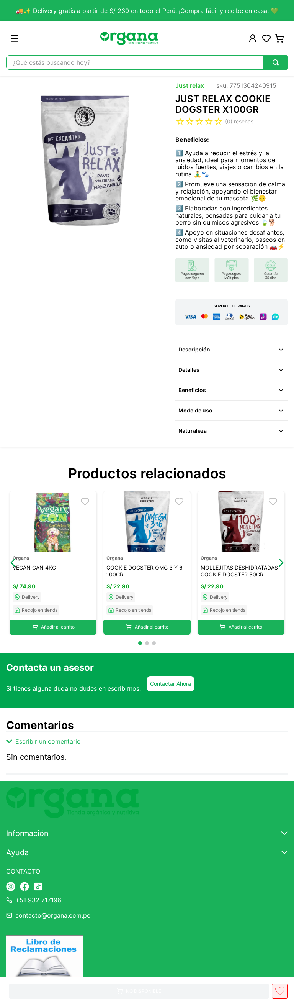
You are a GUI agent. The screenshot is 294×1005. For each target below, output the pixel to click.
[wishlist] (266, 38)
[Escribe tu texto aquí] (10, 887)
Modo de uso (195, 410)
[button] (13, 563)
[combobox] (147, 62)
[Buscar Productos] (276, 62)
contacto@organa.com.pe (52, 915)
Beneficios (192, 390)
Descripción (194, 349)
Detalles (188, 369)
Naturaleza (192, 430)
